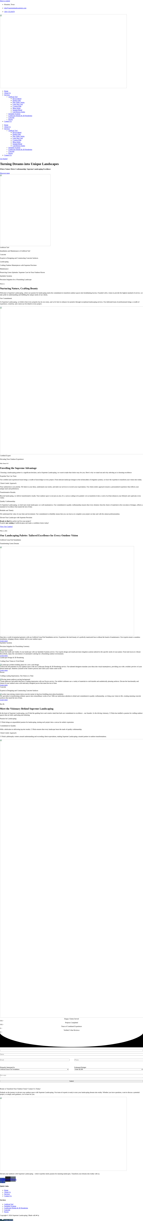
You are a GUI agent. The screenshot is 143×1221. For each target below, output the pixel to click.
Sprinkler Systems (14, 114)
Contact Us (8, 121)
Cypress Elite (17, 106)
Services (7, 95)
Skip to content (5, 1)
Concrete (11, 117)
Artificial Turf (12, 97)
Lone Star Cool (18, 104)
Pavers (10, 119)
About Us (7, 93)
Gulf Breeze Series (19, 112)
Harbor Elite (17, 100)
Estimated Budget (80, 1067)
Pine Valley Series (18, 102)
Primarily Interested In (7, 1067)
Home (6, 91)
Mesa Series (17, 108)
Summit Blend (17, 110)
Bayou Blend (17, 99)
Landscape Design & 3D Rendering (20, 116)
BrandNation (44, 1215)
